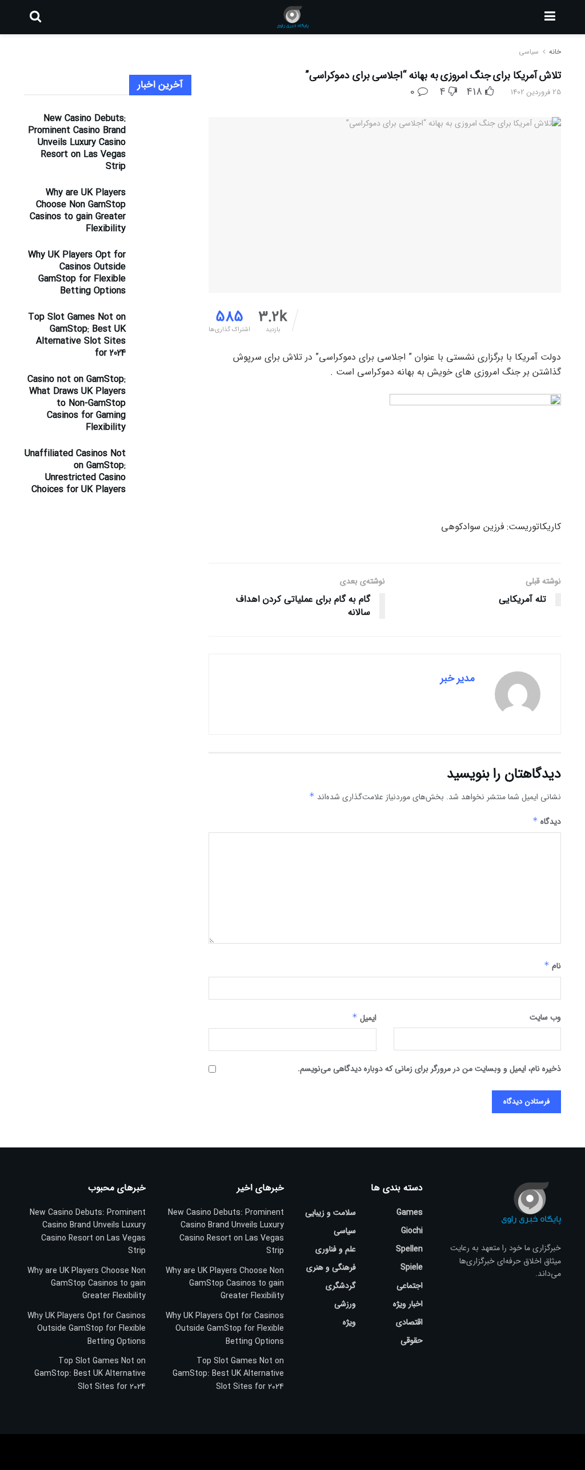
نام (552, 966)
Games (409, 1212)
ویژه (349, 1322)
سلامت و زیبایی (330, 1212)
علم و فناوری (335, 1249)
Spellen (409, 1249)
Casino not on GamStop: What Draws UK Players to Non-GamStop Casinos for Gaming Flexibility (76, 403)
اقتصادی (409, 1322)
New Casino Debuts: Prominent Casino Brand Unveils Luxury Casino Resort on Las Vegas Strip (77, 142)
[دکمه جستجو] (35, 17)
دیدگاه (546, 821)
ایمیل (364, 1018)
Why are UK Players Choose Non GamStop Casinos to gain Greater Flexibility (78, 211)
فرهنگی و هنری (331, 1267)
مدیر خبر (457, 678)
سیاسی (529, 51)
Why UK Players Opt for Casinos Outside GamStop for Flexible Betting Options (77, 273)
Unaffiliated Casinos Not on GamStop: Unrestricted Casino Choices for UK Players (75, 471)
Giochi (412, 1231)
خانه (554, 51)
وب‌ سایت (545, 1017)
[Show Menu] (549, 17)
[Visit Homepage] (292, 17)
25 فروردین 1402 (536, 92)
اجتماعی (409, 1285)
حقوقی (411, 1340)
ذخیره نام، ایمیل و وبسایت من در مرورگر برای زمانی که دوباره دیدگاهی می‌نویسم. (429, 1068)
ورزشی (345, 1304)
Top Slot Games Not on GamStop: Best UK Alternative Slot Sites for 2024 (77, 335)
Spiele (411, 1267)
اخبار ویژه (408, 1304)
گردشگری (341, 1285)
